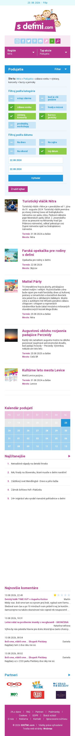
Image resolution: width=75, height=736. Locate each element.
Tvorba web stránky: (37, 728)
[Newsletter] (40, 41)
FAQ (28, 712)
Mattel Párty (32, 282)
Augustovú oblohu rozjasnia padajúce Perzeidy (44, 333)
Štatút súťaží (49, 715)
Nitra (19, 79)
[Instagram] (17, 41)
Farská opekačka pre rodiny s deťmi (44, 253)
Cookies (23, 715)
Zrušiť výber (18, 189)
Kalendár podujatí (19, 408)
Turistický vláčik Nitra (39, 201)
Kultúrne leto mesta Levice (43, 370)
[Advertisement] (37, 544)
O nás (11, 719)
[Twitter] (28, 41)
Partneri (39, 712)
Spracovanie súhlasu (56, 719)
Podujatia (28, 79)
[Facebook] (22, 41)
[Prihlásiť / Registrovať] (46, 41)
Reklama (23, 719)
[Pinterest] (34, 41)
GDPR (35, 715)
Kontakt (37, 719)
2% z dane (16, 712)
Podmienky (54, 712)
